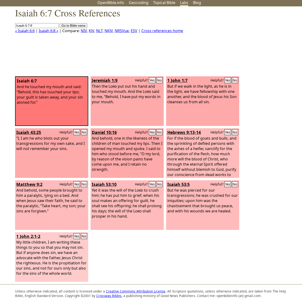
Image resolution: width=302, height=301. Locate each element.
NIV (84, 30)
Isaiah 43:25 (28, 132)
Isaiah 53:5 (178, 184)
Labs (184, 2)
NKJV (109, 30)
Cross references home (162, 30)
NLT (99, 30)
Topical (164, 2)
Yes (152, 80)
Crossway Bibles (109, 295)
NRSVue (122, 30)
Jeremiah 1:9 (104, 80)
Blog (197, 2)
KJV (91, 30)
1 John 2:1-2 (28, 236)
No (159, 80)
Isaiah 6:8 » (48, 30)
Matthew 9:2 (29, 184)
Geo (138, 2)
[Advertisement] (254, 43)
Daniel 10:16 (104, 132)
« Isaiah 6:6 (25, 30)
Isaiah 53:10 (104, 184)
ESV (134, 30)
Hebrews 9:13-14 (184, 132)
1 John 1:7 (177, 80)
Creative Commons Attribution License (135, 291)
